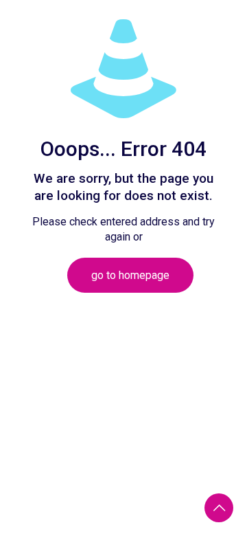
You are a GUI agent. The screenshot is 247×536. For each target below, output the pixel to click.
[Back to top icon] (218, 507)
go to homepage (130, 275)
